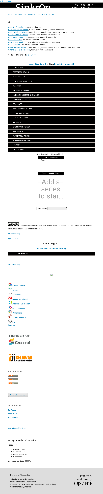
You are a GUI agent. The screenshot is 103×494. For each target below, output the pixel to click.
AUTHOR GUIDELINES (22, 140)
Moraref (15, 290)
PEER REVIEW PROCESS (22, 108)
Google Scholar (18, 285)
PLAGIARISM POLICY (21, 136)
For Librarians (13, 417)
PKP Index (16, 295)
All (53, 14)
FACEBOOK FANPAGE (22, 90)
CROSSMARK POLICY (21, 127)
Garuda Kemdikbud (20, 299)
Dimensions (17, 313)
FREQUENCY (18, 131)
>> (35, 55)
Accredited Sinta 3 (37, 64)
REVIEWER (17, 86)
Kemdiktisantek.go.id (64, 64)
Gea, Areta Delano (16, 37)
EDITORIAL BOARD (21, 72)
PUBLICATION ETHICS (22, 113)
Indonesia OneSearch (21, 304)
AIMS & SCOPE (19, 77)
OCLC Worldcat (18, 308)
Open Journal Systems (17, 428)
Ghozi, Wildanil (14, 45)
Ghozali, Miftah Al (15, 42)
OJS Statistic (13, 238)
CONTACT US (18, 67)
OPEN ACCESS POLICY (22, 99)
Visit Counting (5, 1)
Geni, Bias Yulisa (15, 40)
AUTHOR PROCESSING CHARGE (26, 95)
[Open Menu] (8, 5)
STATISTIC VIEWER (20, 118)
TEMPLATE (17, 104)
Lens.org (11, 325)
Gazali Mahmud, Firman (18, 34)
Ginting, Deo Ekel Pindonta (19, 50)
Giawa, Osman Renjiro (17, 47)
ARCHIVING (17, 122)
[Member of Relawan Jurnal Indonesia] (20, 361)
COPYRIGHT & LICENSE (22, 81)
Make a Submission (18, 395)
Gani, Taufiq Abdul (15, 27)
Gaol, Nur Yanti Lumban (18, 29)
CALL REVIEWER (19, 150)
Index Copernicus (19, 317)
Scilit (14, 322)
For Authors (12, 414)
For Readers (12, 410)
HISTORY (16, 145)
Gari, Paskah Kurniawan (18, 32)
